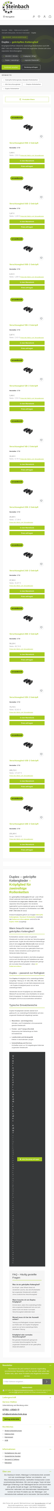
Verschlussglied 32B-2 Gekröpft (23, 697)
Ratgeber (8, 1463)
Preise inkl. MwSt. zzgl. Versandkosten (32, 155)
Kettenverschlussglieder (21, 30)
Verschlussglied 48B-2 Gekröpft (23, 824)
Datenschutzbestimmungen (24, 1390)
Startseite (4, 30)
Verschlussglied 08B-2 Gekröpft (23, 264)
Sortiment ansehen (11, 67)
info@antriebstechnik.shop (15, 1414)
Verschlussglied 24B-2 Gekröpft (23, 570)
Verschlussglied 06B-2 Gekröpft (23, 204)
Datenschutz (9, 1434)
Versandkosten (40, 1503)
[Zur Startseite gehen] (16, 7)
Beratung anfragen (31, 67)
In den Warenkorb (27, 161)
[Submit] (46, 1381)
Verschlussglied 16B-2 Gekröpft (23, 446)
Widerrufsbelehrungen (13, 1431)
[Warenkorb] (50, 17)
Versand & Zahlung (12, 1459)
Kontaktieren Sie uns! (13, 1453)
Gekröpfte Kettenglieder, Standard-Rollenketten (16, 33)
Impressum (9, 1437)
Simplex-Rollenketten (33, 84)
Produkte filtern (28, 99)
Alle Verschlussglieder (12, 84)
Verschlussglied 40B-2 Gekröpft (23, 760)
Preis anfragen (27, 166)
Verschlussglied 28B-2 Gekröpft (23, 634)
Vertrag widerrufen (11, 1419)
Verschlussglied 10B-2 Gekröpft (23, 325)
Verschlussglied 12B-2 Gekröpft (23, 386)
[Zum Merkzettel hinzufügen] (41, 136)
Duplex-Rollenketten (12, 88)
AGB (15, 1392)
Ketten (11, 30)
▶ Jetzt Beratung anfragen (29, 1159)
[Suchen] (33, 17)
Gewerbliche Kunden (13, 1456)
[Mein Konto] (44, 17)
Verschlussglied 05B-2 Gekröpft (23, 143)
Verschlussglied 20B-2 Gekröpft (23, 507)
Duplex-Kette (14, 922)
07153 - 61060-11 (11, 1409)
